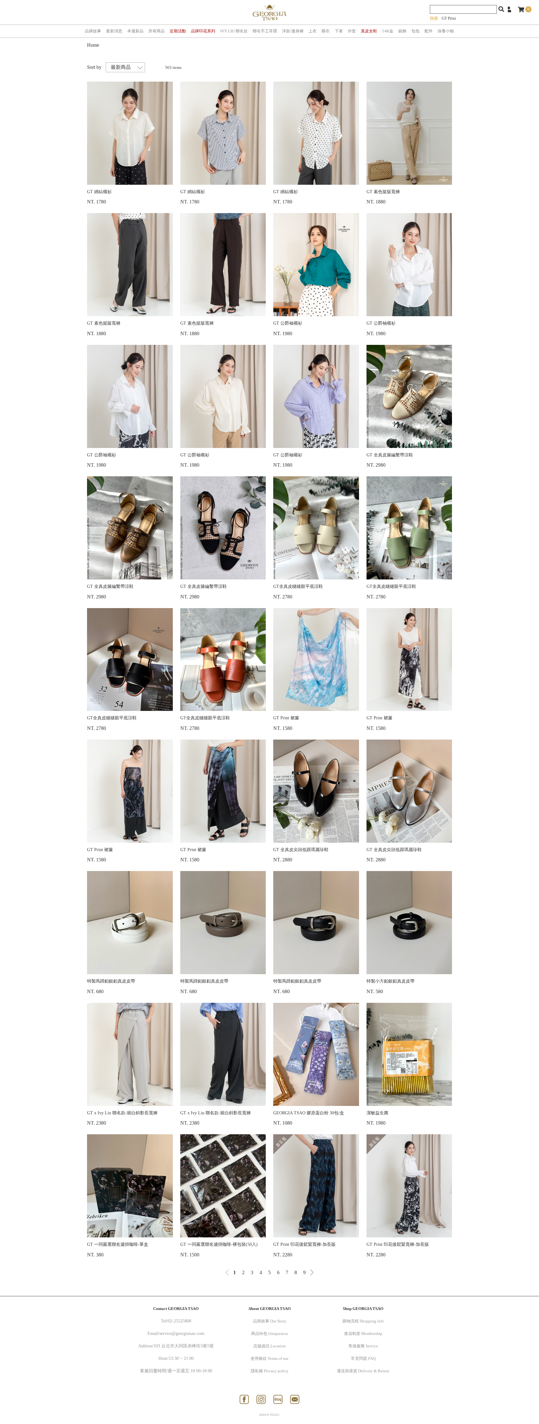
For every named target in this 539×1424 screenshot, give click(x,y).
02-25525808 (179, 1321)
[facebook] (244, 1399)
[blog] (278, 1399)
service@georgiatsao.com (181, 1333)
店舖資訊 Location (269, 1346)
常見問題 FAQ (363, 1358)
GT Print (449, 18)
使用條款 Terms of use (269, 1358)
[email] (294, 1399)
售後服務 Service (363, 1346)
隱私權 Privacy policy (270, 1371)
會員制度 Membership (363, 1333)
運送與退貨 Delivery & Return (363, 1371)
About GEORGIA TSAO (269, 1308)
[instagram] (261, 1399)
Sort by (94, 67)
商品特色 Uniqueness (269, 1333)
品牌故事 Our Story (269, 1321)
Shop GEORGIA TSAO (363, 1308)
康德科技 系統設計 (269, 1414)
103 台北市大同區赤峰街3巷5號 (183, 1346)
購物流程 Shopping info (363, 1321)
